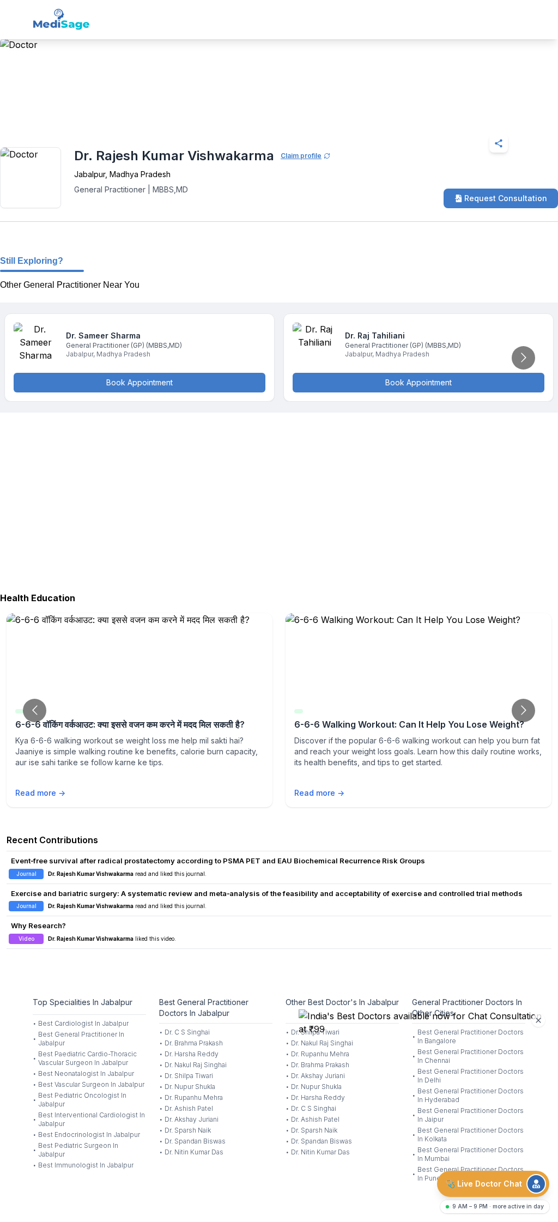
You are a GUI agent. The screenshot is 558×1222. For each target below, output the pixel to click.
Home (43, 116)
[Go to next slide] (523, 358)
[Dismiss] (538, 1020)
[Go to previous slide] (34, 710)
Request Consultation (505, 198)
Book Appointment (139, 382)
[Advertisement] (279, 500)
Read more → (40, 792)
